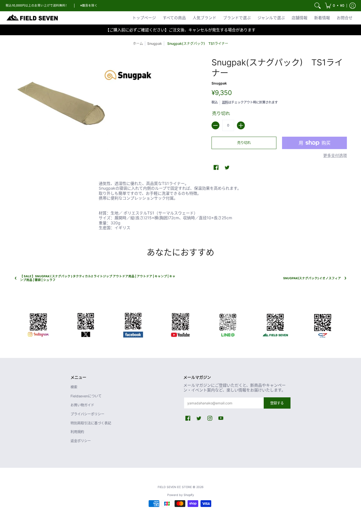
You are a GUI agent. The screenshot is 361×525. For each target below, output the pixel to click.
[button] (334, 5)
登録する (277, 403)
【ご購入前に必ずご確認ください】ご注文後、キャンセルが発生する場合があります (180, 29)
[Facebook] (133, 324)
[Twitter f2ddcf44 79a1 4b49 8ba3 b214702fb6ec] (86, 324)
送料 (225, 102)
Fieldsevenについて (86, 396)
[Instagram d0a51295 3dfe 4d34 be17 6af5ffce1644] (38, 324)
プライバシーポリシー (87, 414)
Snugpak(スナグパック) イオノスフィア (312, 278)
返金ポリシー (81, 441)
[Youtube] (180, 324)
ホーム (138, 43)
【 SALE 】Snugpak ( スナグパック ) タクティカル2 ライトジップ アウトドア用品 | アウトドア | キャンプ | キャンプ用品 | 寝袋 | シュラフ (97, 278)
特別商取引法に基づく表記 (91, 423)
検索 (74, 387)
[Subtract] (215, 125)
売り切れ (244, 143)
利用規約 (77, 432)
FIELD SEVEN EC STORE (175, 487)
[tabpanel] (180, 204)
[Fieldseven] (275, 324)
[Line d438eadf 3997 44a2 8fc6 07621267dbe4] (228, 324)
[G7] (323, 324)
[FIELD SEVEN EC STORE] (32, 17)
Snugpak (154, 43)
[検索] (317, 5)
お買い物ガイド (82, 405)
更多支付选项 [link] (335, 155)
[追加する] (241, 125)
